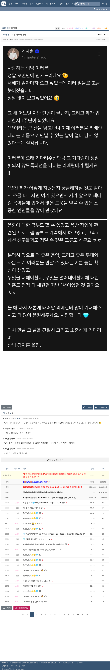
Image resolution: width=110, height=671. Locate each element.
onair (105, 28)
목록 (9, 407)
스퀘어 (70, 28)
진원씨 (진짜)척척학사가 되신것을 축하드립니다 (43, 544)
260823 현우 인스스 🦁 (33, 596)
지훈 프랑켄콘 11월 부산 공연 (35, 581)
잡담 (63, 28)
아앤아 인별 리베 (30, 586)
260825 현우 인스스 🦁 (33, 570)
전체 (57, 28)
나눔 (99, 28)
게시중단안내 (52, 662)
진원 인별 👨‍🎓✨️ (29, 523)
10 (73, 614)
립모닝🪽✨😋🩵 (30, 513)
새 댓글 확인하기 (56, 460)
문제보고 (80, 662)
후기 (87, 28)
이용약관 (13, 662)
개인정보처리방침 (25, 662)
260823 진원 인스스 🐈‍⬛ (33, 601)
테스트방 (62, 662)
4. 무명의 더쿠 (9, 449)
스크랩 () (103, 407)
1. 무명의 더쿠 (8, 418)
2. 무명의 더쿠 (9, 428)
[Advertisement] (55, 19)
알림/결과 (79, 28)
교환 (93, 28)
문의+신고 (71, 662)
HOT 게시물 (23, 608)
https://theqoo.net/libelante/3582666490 (28, 39)
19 (38, 477)
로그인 (104, 3)
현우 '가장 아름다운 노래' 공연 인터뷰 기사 (41, 549)
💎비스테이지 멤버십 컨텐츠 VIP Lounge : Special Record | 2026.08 (52, 534)
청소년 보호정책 (39, 662)
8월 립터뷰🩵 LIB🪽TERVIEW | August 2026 (42, 502)
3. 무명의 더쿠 (9, 438)
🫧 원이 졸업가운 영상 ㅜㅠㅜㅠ (36, 539)
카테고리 (9, 28)
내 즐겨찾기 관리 (102, 9)
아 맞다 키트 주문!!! (31, 508)
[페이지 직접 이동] (78, 614)
